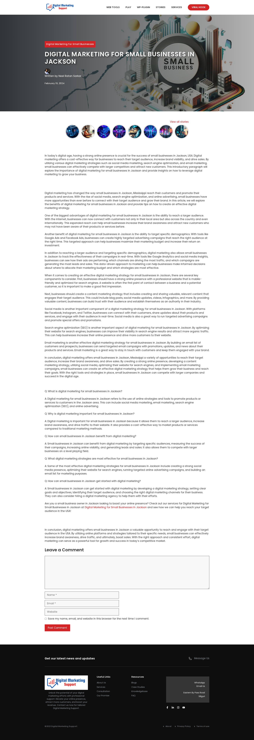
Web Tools (113, 7)
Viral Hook (198, 7)
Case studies (138, 687)
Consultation (103, 691)
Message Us (201, 658)
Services (176, 7)
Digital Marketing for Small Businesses (70, 44)
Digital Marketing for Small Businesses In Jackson (116, 507)
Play (128, 7)
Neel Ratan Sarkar (70, 76)
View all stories (179, 122)
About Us (101, 682)
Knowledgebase (139, 691)
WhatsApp (199, 682)
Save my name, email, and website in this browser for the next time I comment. (98, 618)
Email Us (201, 686)
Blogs (134, 682)
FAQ (133, 695)
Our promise (103, 695)
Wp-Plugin (143, 7)
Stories (160, 7)
